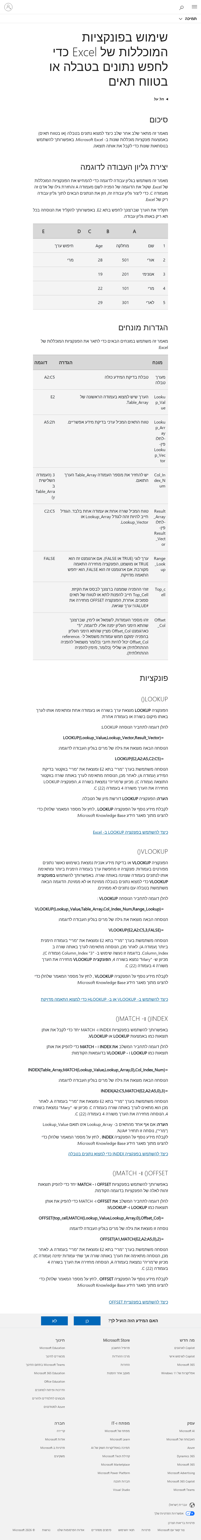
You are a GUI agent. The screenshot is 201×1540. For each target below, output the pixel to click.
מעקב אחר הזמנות (118, 1373)
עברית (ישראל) (178, 1505)
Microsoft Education (52, 1348)
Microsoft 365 (186, 1365)
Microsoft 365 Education (49, 1373)
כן (87, 1320)
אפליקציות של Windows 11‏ (178, 1373)
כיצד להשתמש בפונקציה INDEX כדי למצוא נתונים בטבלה (118, 1153)
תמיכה (190, 18)
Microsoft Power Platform (114, 1473)
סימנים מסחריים (101, 1530)
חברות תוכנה (122, 1481)
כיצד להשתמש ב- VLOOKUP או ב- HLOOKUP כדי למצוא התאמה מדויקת (104, 999)
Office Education (54, 1381)
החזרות (125, 1365)
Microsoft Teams (184, 1490)
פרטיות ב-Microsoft (52, 1448)
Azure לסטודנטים (54, 1407)
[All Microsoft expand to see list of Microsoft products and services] (194, 7)
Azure (191, 1448)
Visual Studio (121, 1490)
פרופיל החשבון (120, 1348)
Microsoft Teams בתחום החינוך (45, 1365)
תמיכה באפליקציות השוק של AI (110, 1448)
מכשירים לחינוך (55, 1356)
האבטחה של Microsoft (180, 1439)
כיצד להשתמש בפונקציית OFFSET (138, 1302)
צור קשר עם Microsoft (171, 1530)
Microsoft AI (187, 1431)
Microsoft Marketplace (115, 1464)
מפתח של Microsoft (117, 1431)
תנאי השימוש (126, 1530)
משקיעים (59, 1456)
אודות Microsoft (55, 1439)
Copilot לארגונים (184, 1348)
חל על (159, 98)
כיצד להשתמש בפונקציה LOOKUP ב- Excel (130, 832)
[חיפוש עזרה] (182, 7)
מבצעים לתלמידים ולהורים (48, 1398)
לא (54, 1320)
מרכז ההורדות (121, 1356)
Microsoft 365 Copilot (181, 1481)
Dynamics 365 (186, 1456)
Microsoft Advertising (181, 1473)
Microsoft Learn (120, 1439)
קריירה (61, 1431)
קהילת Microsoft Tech (116, 1456)
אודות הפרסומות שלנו (70, 1530)
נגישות (46, 1530)
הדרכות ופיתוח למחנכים (50, 1390)
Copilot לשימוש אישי (182, 1356)
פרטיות (146, 1530)
